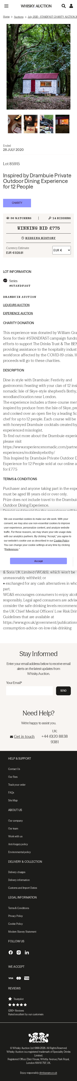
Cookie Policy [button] (61, 540)
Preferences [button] (11, 549)
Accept (38, 561)
